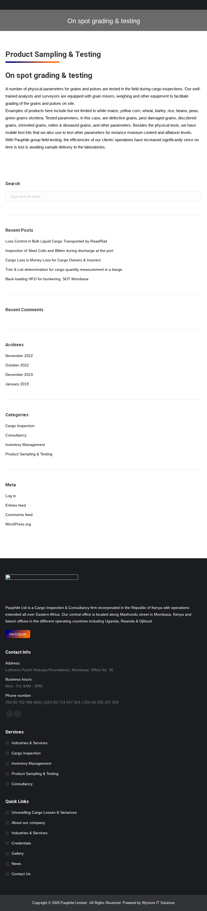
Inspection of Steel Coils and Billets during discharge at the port (59, 250)
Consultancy (15, 435)
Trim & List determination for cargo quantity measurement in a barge (63, 269)
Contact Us (21, 874)
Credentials (21, 843)
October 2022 (17, 365)
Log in (10, 496)
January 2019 (17, 384)
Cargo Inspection (19, 426)
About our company (28, 822)
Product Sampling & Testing (28, 454)
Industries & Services (29, 743)
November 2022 (19, 356)
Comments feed (19, 514)
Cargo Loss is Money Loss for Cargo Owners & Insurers (53, 260)
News (16, 863)
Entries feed (15, 505)
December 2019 (19, 374)
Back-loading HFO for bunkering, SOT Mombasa (46, 279)
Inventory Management (25, 444)
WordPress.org (18, 524)
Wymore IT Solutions (158, 903)
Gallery (18, 853)
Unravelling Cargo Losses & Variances (44, 812)
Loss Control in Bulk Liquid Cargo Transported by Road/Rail (56, 241)
